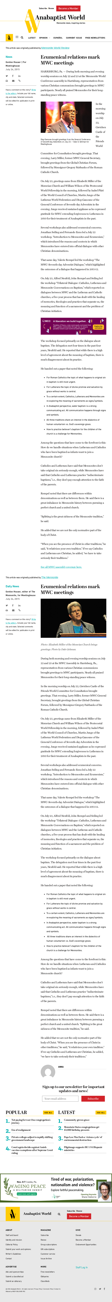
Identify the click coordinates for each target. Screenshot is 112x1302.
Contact (9, 1258)
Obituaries (45, 1276)
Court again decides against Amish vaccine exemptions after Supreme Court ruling (32, 1150)
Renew (51, 8)
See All (48, 1113)
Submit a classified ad (14, 1276)
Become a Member (68, 8)
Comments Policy (48, 1289)
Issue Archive (46, 1258)
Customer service (48, 1254)
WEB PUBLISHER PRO (18, 1291)
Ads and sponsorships (15, 1271)
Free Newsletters (95, 37)
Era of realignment (21, 1130)
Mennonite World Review (55, 47)
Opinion (43, 37)
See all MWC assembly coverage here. (61, 567)
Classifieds (45, 1281)
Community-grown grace (77, 1120)
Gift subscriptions (48, 1249)
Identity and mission (14, 1240)
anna (61, 1066)
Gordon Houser (13, 62)
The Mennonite (49, 577)
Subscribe (43, 8)
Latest (32, 37)
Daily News (12, 586)
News (9, 57)
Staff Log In (82, 1267)
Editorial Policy (12, 1244)
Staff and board (12, 1235)
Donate (78, 1235)
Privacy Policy (38, 1289)
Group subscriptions (49, 1244)
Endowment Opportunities (86, 1244)
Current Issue (74, 37)
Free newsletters (48, 1271)
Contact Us (57, 1289)
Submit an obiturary (14, 1281)
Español (58, 37)
